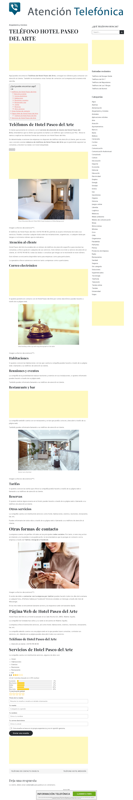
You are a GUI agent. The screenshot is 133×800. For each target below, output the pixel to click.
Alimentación (97, 108)
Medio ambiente (98, 217)
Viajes (94, 294)
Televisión (96, 282)
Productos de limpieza (100, 251)
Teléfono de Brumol (99, 89)
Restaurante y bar (20, 102)
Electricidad (96, 176)
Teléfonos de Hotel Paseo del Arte (23, 92)
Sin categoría (97, 266)
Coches (94, 142)
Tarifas (17, 104)
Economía (95, 167)
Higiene (95, 198)
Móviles (95, 229)
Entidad (95, 186)
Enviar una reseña (21, 733)
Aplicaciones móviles (100, 117)
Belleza (94, 136)
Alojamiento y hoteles (18, 25)
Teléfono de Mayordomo (101, 82)
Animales (95, 114)
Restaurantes (97, 257)
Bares (94, 133)
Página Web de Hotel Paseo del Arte (25, 113)
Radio (94, 254)
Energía (94, 182)
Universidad (96, 291)
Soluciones (96, 270)
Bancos (94, 130)
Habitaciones (19, 98)
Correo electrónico (21, 96)
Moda (94, 223)
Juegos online (97, 204)
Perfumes (95, 245)
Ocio (94, 232)
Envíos (94, 189)
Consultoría (96, 155)
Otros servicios (20, 109)
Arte (93, 120)
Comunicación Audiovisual (102, 151)
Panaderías (96, 242)
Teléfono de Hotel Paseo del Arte (26, 115)
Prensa (94, 248)
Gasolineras (96, 195)
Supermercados (98, 273)
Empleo (95, 179)
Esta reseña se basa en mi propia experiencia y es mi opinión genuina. (39, 728)
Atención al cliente (20, 94)
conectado (30, 785)
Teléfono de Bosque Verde (102, 76)
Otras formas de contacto (21, 111)
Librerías (95, 207)
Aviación (95, 123)
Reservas (18, 107)
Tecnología (96, 276)
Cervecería (96, 139)
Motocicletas (97, 226)
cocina (94, 145)
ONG (94, 235)
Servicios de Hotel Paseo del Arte (24, 118)
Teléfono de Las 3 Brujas (101, 85)
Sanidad (95, 260)
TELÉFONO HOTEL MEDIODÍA (74, 771)
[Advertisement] (48, 57)
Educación (96, 173)
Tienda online (97, 285)
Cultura (94, 158)
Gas (93, 192)
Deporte (95, 164)
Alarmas (95, 105)
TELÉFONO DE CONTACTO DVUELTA (25, 771)
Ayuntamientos (97, 127)
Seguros (95, 263)
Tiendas (95, 288)
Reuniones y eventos (21, 100)
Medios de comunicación (101, 220)
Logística (95, 210)
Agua (94, 102)
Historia (95, 201)
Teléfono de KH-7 (98, 79)
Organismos (96, 238)
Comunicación (97, 148)
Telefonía (95, 279)
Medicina (95, 214)
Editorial (95, 170)
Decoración (96, 161)
